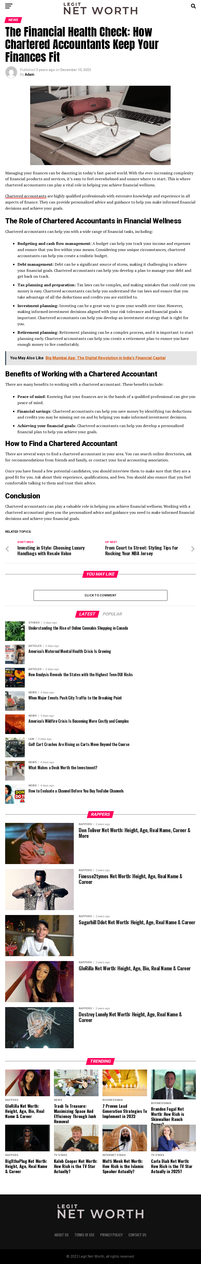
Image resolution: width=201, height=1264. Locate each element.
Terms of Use (84, 1234)
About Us (61, 1234)
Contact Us (137, 1234)
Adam (29, 74)
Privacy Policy (111, 1234)
